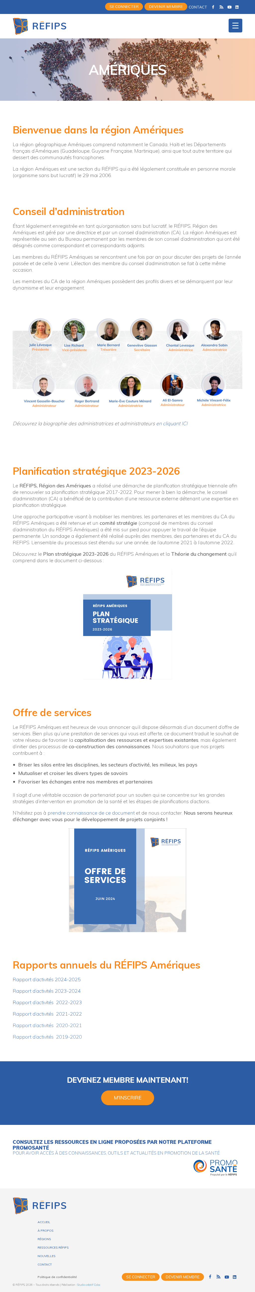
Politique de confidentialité (57, 1277)
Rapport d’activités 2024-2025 (47, 979)
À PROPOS (46, 1230)
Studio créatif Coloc (88, 1285)
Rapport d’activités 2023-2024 (47, 991)
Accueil (44, 1222)
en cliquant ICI (172, 423)
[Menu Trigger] (235, 25)
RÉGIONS (44, 1239)
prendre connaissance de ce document (91, 813)
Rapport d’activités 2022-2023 (47, 1002)
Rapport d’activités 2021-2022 (47, 1014)
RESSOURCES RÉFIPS (53, 1247)
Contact (198, 7)
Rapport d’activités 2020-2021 (47, 1025)
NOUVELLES (47, 1256)
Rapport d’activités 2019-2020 (47, 1037)
